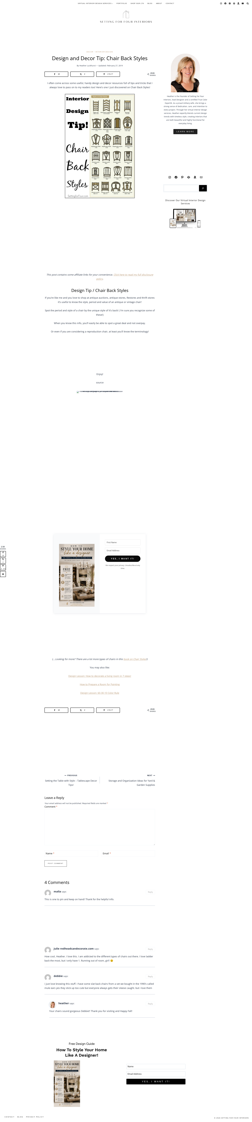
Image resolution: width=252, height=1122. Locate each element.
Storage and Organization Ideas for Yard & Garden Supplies (132, 780)
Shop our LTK (137, 3)
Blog (150, 3)
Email (107, 853)
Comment (50, 806)
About (159, 3)
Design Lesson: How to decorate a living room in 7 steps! (99, 676)
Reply (150, 892)
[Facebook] (225, 3)
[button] (76, 576)
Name (50, 853)
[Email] (243, 3)
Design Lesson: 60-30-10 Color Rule (99, 692)
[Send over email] (3, 574)
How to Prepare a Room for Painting (100, 684)
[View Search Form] (247, 3)
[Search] (203, 188)
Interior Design (104, 52)
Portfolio (122, 3)
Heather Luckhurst (87, 65)
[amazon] (238, 3)
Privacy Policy (35, 1117)
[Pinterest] (230, 3)
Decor (89, 52)
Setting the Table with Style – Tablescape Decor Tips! (71, 780)
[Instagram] (221, 3)
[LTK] (234, 3)
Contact (170, 3)
